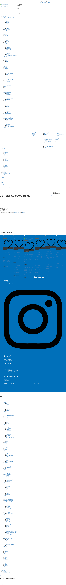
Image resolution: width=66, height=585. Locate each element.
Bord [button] (5, 20)
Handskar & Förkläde (47, 145)
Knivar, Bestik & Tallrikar (48, 146)
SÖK (18, 8)
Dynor (5, 424)
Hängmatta (8, 123)
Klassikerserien (8, 75)
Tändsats (58, 135)
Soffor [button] (5, 87)
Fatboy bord (8, 27)
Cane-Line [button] (6, 35)
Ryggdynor (8, 53)
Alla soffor (8, 91)
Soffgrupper (8, 89)
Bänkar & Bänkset (7, 411)
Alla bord (7, 28)
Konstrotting (8, 88)
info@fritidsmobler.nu (9, 360)
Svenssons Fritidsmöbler (4, 6)
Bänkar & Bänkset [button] (7, 29)
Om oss (3, 171)
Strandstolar (8, 124)
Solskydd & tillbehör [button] (7, 92)
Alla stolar (8, 112)
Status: (1, 203)
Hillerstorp (6, 160)
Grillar (3, 511)
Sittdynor (7, 54)
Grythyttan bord (8, 24)
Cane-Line (6, 417)
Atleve (5, 149)
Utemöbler (4, 398)
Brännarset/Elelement (60, 134)
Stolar (7, 59)
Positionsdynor (8, 434)
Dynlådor (5, 56)
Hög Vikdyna (8, 48)
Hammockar (6, 462)
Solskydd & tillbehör (7, 474)
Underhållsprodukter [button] (7, 113)
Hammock (8, 81)
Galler (58, 132)
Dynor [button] (5, 42)
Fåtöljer (7, 37)
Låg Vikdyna (8, 50)
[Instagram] (33, 352)
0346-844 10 (8, 359)
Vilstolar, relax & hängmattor (9, 500)
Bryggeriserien (8, 453)
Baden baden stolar (9, 120)
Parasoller (7, 93)
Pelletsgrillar (34, 136)
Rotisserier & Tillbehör (48, 138)
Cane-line (5, 153)
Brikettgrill (33, 133)
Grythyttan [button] (6, 68)
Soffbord (7, 22)
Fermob (5, 158)
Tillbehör (7, 41)
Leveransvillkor (6, 380)
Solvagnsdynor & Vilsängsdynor (11, 55)
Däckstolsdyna (8, 46)
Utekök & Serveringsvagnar (8, 117)
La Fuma (5, 66)
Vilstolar (7, 125)
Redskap (45, 134)
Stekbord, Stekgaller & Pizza (11, 532)
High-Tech (8, 74)
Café (7, 107)
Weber (5, 569)
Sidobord (7, 23)
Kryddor (5, 514)
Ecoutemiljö (6, 155)
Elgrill (33, 135)
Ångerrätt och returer (7, 381)
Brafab (5, 151)
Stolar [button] (5, 100)
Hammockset (8, 47)
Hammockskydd (9, 466)
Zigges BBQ (6, 168)
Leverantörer (4, 172)
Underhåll (7, 498)
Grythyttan (6, 152)
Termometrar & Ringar (60, 136)
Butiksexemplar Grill (35, 132)
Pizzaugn (56, 139)
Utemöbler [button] (4, 16)
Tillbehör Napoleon (9, 132)
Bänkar (7, 72)
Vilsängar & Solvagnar (10, 126)
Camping (5, 34)
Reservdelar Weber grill (8, 538)
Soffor (7, 40)
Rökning (7, 533)
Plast (7, 102)
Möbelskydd (8, 114)
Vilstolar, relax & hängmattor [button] (9, 118)
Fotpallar (5, 67)
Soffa (7, 63)
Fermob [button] (5, 60)
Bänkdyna (8, 427)
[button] (1, 584)
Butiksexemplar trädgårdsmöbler (9, 17)
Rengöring (46, 135)
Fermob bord (8, 408)
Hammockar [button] (6, 80)
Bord (7, 36)
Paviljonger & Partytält (10, 479)
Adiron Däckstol (9, 108)
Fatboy (5, 440)
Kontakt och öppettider (6, 173)
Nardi (5, 164)
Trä (6, 31)
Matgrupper (6, 86)
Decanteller (6, 154)
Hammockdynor (8, 82)
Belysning (5, 18)
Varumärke (4, 547)
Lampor (7, 62)
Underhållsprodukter (7, 495)
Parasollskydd (8, 95)
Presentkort (4, 174)
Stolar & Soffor (8, 76)
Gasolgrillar (33, 134)
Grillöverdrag (46, 132)
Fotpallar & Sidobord (9, 73)
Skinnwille (6, 166)
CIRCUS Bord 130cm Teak (60, 254)
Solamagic (6, 167)
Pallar (7, 421)
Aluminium (8, 30)
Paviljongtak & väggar (10, 98)
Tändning (45, 136)
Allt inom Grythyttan (9, 79)
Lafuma (5, 161)
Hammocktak (8, 85)
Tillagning (46, 133)
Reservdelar (8, 99)
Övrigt (5, 127)
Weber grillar (6, 515)
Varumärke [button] (4, 148)
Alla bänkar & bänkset (10, 33)
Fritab (5, 159)
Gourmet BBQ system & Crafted (11, 531)
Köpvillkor (5, 379)
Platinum (5, 165)
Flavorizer (58, 133)
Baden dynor (8, 43)
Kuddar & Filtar (8, 49)
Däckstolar (8, 104)
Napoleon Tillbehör (7, 512)
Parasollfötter (8, 94)
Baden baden (8, 105)
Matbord (7, 21)
